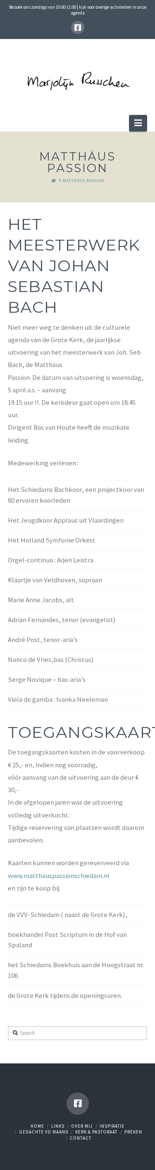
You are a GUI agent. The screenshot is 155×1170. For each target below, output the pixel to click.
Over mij (82, 1126)
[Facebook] (77, 27)
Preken (133, 1132)
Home (37, 1126)
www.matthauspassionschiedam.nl (59, 875)
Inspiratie (112, 1126)
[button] (138, 123)
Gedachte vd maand (44, 1132)
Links (57, 1126)
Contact (80, 1138)
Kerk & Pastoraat (96, 1132)
